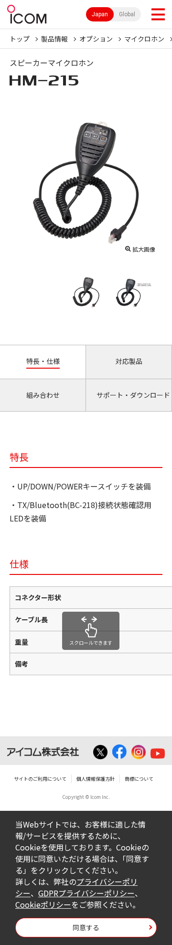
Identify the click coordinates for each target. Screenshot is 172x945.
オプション (96, 38)
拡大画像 (143, 249)
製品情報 (54, 38)
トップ (20, 38)
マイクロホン (144, 38)
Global (127, 14)
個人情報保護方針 (95, 778)
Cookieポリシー (43, 904)
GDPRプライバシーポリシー (86, 893)
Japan (100, 14)
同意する (86, 927)
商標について (139, 778)
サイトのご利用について (40, 778)
